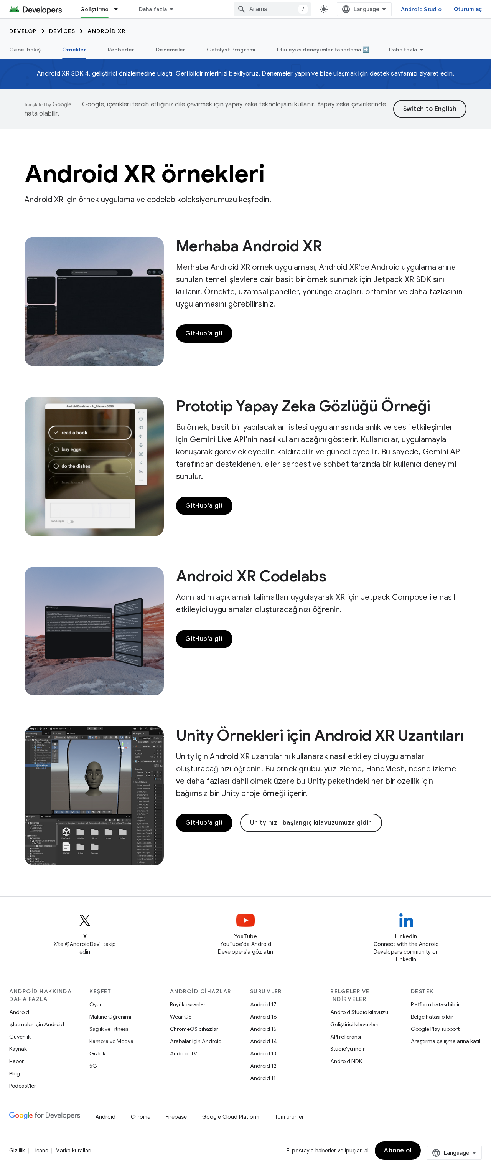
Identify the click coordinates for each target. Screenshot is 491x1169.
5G (93, 1065)
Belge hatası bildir (432, 1016)
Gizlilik (97, 1053)
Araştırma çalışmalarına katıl (445, 1041)
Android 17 (263, 1004)
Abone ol (398, 1150)
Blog (14, 1073)
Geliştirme (94, 9)
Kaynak (18, 1048)
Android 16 (263, 1016)
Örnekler (74, 49)
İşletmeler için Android (36, 1024)
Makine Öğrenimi (110, 1016)
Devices (62, 31)
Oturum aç (468, 9)
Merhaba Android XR (249, 246)
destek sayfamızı (394, 74)
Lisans (40, 1151)
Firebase (176, 1116)
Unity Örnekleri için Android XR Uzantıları (320, 735)
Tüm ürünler (289, 1116)
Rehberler (121, 49)
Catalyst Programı (231, 49)
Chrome (140, 1116)
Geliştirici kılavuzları (354, 1024)
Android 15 (263, 1028)
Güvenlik (20, 1036)
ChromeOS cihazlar (194, 1028)
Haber (16, 1061)
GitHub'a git (204, 333)
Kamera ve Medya (111, 1041)
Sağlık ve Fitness (108, 1028)
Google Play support (435, 1028)
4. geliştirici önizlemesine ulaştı (129, 74)
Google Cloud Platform (230, 1116)
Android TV (183, 1053)
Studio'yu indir (347, 1048)
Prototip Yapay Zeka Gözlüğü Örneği (303, 406)
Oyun (96, 1004)
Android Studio (421, 9)
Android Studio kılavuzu (359, 1012)
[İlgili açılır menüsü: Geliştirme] (119, 9)
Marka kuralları (73, 1151)
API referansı (345, 1036)
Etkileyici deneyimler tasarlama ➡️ (323, 49)
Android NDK (346, 1061)
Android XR (106, 31)
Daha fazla (153, 9)
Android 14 (263, 1041)
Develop (23, 31)
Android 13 (263, 1053)
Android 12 (263, 1065)
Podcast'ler (22, 1085)
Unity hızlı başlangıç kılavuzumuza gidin (311, 823)
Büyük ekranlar (188, 1004)
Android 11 (263, 1078)
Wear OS (181, 1016)
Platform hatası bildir (435, 1004)
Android (19, 1012)
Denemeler (170, 49)
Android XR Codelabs (251, 576)
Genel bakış (25, 49)
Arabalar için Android (196, 1041)
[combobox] (272, 9)
